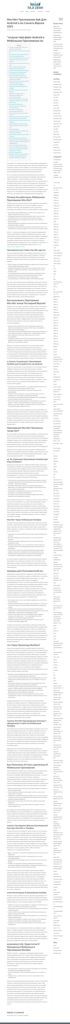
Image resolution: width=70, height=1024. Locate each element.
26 (54, 276)
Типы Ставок (12, 102)
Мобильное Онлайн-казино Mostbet (19, 154)
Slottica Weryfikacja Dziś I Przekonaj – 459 (57, 817)
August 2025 (56, 95)
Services (32, 11)
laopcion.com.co (57, 479)
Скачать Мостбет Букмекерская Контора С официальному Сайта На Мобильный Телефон (18, 77)
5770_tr (55, 286)
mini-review (56, 493)
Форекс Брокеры (58, 935)
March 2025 (56, 108)
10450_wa (55, 216)
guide (54, 469)
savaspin (55, 670)
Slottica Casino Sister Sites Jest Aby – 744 (57, 747)
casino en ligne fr (57, 394)
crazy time (56, 418)
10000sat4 (56, 192)
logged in (16, 1015)
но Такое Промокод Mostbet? (17, 74)
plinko (55, 628)
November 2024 (57, 118)
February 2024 (57, 137)
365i (54, 279)
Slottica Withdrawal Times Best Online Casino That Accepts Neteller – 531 (58, 835)
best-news (55, 366)
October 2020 (56, 152)
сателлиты (56, 933)
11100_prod (56, 240)
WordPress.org (57, 953)
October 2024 (56, 121)
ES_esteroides (56, 423)
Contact (48, 11)
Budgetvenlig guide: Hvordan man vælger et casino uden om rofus (57, 64)
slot (54, 675)
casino (55, 384)
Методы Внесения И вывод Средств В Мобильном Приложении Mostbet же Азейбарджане (19, 141)
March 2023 (56, 147)
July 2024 (55, 129)
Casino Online (56, 397)
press (54, 638)
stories (55, 871)
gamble (55, 458)
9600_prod (56, 312)
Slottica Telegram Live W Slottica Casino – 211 (57, 810)
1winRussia (56, 245)
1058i (54, 221)
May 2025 (55, 102)
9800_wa (55, 328)
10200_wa (55, 211)
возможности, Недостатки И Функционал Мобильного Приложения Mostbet (17, 95)
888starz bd (56, 296)
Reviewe (55, 662)
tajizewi (10, 29)
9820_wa (55, 330)
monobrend (56, 511)
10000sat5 (56, 195)
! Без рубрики (57, 159)
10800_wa (55, 234)
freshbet (55, 456)
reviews (55, 667)
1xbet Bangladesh (58, 253)
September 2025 (57, 92)
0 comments (28, 29)
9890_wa (55, 336)
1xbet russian (56, 261)
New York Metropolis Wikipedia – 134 (57, 578)
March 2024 (56, 134)
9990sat (55, 346)
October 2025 (56, 89)
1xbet (54, 247)
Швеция (55, 938)
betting (55, 369)
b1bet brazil (56, 364)
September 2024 (57, 123)
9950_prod (56, 344)
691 (54, 289)
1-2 (54, 185)
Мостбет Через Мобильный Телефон (19, 70)
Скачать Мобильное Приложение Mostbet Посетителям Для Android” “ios (18, 125)
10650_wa (55, 229)
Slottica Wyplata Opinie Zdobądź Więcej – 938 (57, 843)
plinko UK (55, 630)
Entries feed (56, 948)
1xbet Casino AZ (57, 255)
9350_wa (55, 304)
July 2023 (55, 145)
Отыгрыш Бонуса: (14, 129)
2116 (54, 268)
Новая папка (56, 925)
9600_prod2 (56, 315)
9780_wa (55, 325)
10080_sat (56, 198)
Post (54, 633)
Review (55, 659)
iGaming (55, 471)
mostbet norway (57, 555)
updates (55, 887)
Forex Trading (56, 448)
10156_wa (55, 203)
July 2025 (55, 97)
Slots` (54, 680)
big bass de (56, 371)
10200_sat (56, 208)
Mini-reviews (56, 496)
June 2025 (56, 100)
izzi (54, 477)
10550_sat (56, 219)
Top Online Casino (58, 879)
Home (22, 11)
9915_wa (55, 341)
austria (55, 351)
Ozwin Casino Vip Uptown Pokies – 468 (57, 608)
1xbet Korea (56, 258)
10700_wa (55, 232)
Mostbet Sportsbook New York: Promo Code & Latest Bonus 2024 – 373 (58, 566)
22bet (54, 271)
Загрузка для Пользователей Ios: (18, 72)
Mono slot (56, 503)
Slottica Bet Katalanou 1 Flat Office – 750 (57, 713)
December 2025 (57, 84)
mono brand (56, 501)
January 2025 (56, 113)
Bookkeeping (56, 377)
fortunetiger (56, 450)
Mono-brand (56, 506)
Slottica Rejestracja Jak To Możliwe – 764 (58, 803)
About (27, 11)
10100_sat (56, 200)
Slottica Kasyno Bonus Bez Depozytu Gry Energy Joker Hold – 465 (58, 769)
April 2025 (56, 105)
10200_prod (56, 205)
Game (54, 464)
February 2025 (57, 110)
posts (54, 636)
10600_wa (55, 226)
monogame (56, 514)
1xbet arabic (56, 250)
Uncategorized (22, 29)
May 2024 (55, 131)
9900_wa (55, 338)
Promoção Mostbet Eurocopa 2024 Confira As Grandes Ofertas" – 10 (58, 645)
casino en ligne (57, 387)
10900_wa (55, 237)
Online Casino (56, 585)
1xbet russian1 (57, 263)
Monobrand (56, 509)
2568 (54, 274)
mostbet (55, 519)
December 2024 (57, 116)
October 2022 (56, 150)
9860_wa (55, 333)
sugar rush (56, 874)
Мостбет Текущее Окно (15, 152)
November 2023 (57, 139)
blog (54, 374)
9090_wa (55, 299)
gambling (55, 461)
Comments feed (57, 950)
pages (54, 625)
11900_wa (55, 242)
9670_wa (55, 320)
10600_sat (56, 224)
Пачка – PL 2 (56, 928)
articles (55, 349)
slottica (55, 683)
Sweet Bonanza (57, 876)
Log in (54, 945)
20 (54, 266)
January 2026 (56, 81)
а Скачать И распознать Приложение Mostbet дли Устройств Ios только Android (19, 59)
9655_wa (55, 317)
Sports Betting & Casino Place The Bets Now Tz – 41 (57, 862)
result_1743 (56, 657)
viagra (54, 889)
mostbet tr (56, 573)
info (54, 474)
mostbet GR (56, 522)
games (55, 466)
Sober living (56, 857)
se (53, 672)
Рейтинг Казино (57, 930)
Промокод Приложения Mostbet (18, 138)
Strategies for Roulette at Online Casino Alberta (58, 55)
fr (53, 453)
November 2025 (57, 87)
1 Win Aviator (56, 182)
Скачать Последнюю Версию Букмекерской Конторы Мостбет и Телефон (18, 86)
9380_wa (55, 307)
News (54, 582)
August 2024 (56, 126)
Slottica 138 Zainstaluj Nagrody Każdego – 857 (58, 692)
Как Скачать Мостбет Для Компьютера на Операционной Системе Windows (17, 105)
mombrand (56, 498)
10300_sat (56, 213)
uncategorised (57, 881)
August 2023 (56, 142)
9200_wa (55, 302)
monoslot (55, 517)
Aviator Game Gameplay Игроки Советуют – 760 (58, 359)
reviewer (55, 665)
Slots (54, 678)
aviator (55, 354)
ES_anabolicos (57, 421)
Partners (40, 11)
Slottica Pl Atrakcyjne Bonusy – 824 (58, 792)
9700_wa (55, 323)
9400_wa (55, 309)
